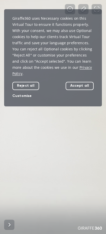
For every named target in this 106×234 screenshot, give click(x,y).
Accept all (79, 85)
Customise (22, 96)
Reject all (25, 85)
